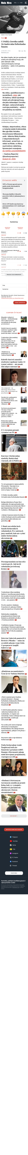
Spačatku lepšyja (20, 228)
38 (16, 757)
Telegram (15, 837)
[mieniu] (26, 3)
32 (5, 37)
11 (7, 632)
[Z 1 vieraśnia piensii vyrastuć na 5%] (14, 440)
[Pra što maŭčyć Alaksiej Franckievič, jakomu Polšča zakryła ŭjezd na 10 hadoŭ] (14, 607)
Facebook (15, 861)
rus (21, 2)
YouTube (15, 841)
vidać (15, 95)
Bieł (15, 2)
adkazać (3, 235)
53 (10, 719)
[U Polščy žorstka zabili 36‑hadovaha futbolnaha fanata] (14, 496)
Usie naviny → (14, 816)
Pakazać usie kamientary (14, 274)
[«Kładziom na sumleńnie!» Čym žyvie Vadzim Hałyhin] (14, 354)
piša (2, 89)
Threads (14, 865)
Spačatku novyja (7, 228)
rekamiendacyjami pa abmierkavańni (12, 298)
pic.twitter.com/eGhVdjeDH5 (14, 151)
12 (12, 355)
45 (20, 460)
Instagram (15, 853)
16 (10, 739)
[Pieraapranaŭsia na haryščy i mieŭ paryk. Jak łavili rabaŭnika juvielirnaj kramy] (14, 574)
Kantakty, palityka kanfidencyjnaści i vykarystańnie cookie (13, 881)
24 (7, 347)
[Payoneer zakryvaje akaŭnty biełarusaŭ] (14, 739)
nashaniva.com (16, 887)
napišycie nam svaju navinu (14, 829)
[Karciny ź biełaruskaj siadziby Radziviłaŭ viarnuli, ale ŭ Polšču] (14, 467)
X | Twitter (15, 857)
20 (10, 647)
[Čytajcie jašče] (24, 181)
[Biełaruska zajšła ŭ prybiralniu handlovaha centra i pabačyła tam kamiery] (14, 423)
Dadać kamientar (20, 302)
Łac (22, 51)
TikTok (14, 845)
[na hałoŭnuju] (6, 3)
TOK (14, 849)
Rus (25, 51)
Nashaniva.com (5, 52)
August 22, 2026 (9, 159)
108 (21, 608)
